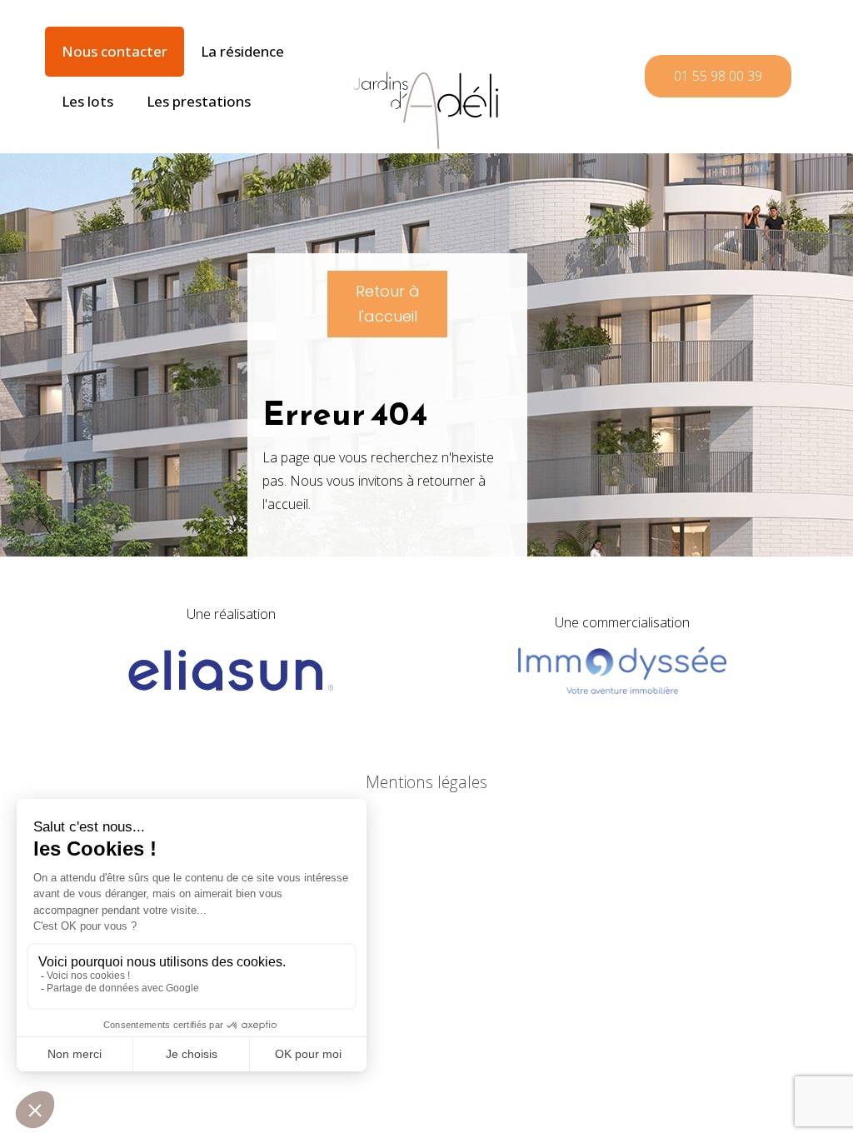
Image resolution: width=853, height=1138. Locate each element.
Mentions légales (426, 782)
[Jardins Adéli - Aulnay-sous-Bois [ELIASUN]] (426, 75)
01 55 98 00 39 (718, 76)
